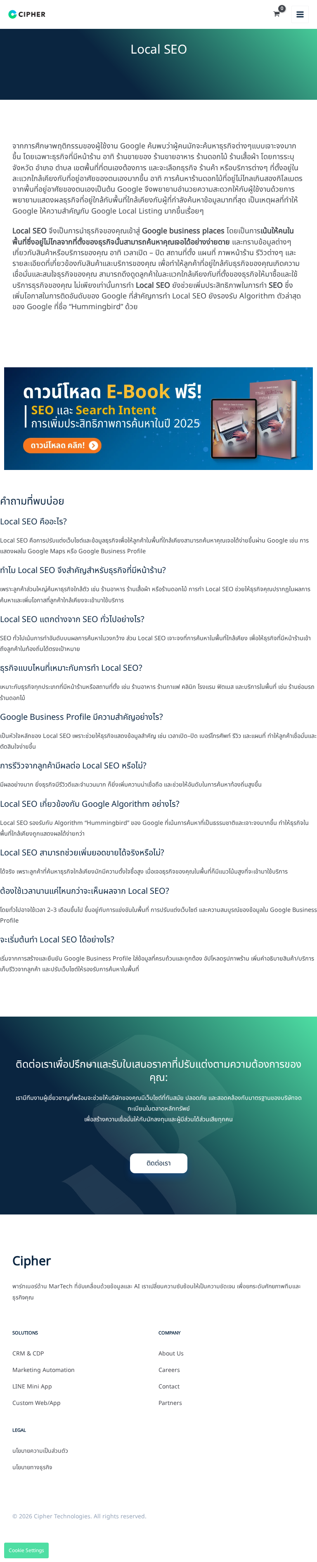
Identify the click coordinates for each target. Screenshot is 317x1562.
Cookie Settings (26, 1550)
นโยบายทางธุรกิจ (32, 1467)
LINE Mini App (32, 1387)
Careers (169, 1370)
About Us (171, 1354)
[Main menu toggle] (300, 14)
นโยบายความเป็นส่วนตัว (40, 1451)
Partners (170, 1403)
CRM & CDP (28, 1354)
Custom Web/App (36, 1403)
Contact (169, 1387)
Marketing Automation (43, 1370)
